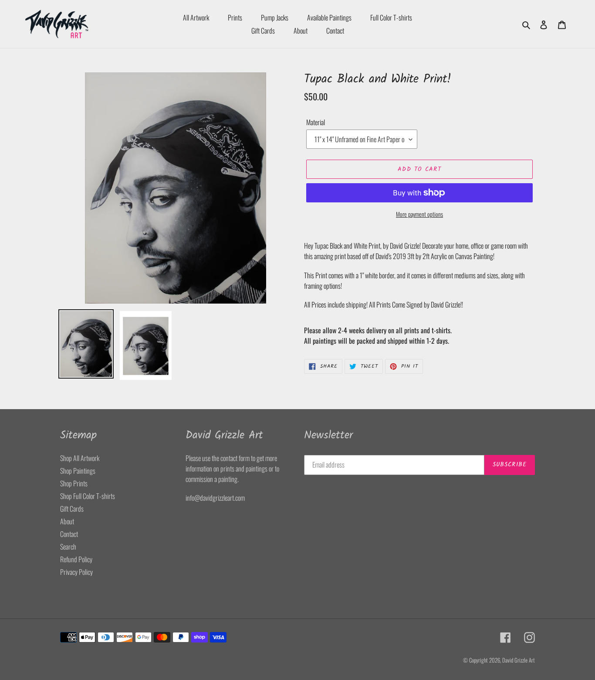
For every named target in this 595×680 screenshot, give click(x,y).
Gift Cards (72, 508)
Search (68, 546)
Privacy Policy (76, 572)
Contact (69, 534)
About (67, 521)
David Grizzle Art (518, 660)
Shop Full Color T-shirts (87, 496)
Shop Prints (74, 483)
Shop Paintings (77, 470)
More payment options (419, 214)
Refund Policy (76, 559)
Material (315, 122)
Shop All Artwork (79, 458)
